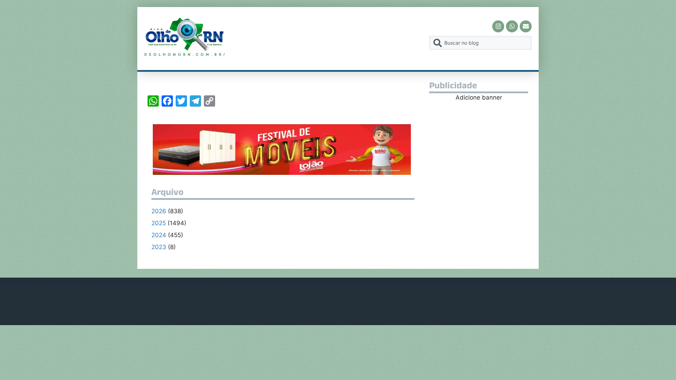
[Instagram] (498, 26)
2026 (158, 211)
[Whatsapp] (512, 26)
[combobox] (480, 43)
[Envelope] (526, 26)
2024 (158, 235)
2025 (158, 223)
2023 (158, 247)
